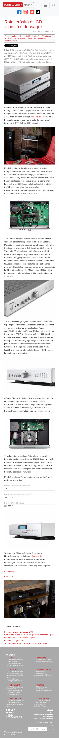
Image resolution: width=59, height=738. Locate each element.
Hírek (9, 715)
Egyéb (40, 685)
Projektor (15, 699)
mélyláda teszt (13, 679)
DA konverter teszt (14, 663)
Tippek (10, 713)
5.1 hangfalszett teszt (15, 671)
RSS (51, 712)
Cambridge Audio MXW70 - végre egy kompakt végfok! (29, 635)
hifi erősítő (42, 38)
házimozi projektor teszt (16, 700)
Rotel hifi (8, 38)
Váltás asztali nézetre (13, 732)
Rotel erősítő (20, 38)
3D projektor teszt (14, 702)
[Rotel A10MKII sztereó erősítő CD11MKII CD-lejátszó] (29, 85)
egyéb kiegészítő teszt (44, 691)
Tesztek (10, 655)
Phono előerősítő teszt (16, 665)
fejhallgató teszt (41, 671)
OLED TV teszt (41, 706)
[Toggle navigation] (46, 5)
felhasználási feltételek (44, 719)
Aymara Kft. (37, 556)
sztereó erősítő (11, 41)
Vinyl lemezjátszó (14, 694)
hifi (20, 36)
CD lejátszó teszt (14, 692)
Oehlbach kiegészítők (14, 640)
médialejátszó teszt (15, 691)
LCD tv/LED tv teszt (43, 700)
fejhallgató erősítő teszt (44, 675)
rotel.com (8, 576)
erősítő (27, 36)
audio (14, 36)
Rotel (7, 36)
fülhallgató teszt (41, 673)
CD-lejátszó (46, 36)
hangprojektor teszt (15, 681)
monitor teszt (40, 704)
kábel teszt (39, 689)
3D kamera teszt (41, 687)
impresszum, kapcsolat (43, 715)
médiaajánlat (48, 717)
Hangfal (14, 669)
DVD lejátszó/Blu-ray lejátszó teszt (14, 688)
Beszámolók (14, 717)
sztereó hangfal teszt (15, 673)
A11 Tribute (36, 117)
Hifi (12, 658)
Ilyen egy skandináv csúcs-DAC (18, 632)
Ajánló (10, 710)
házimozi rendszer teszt (44, 661)
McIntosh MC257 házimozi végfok (19, 637)
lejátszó (36, 36)
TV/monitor (43, 699)
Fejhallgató (44, 669)
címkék (50, 710)
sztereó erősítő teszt (15, 660)
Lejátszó (15, 685)
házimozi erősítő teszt (43, 660)
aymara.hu (9, 571)
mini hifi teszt (12, 661)
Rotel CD (32, 38)
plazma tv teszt (41, 702)
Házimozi (41, 658)
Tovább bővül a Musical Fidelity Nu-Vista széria (25, 643)
